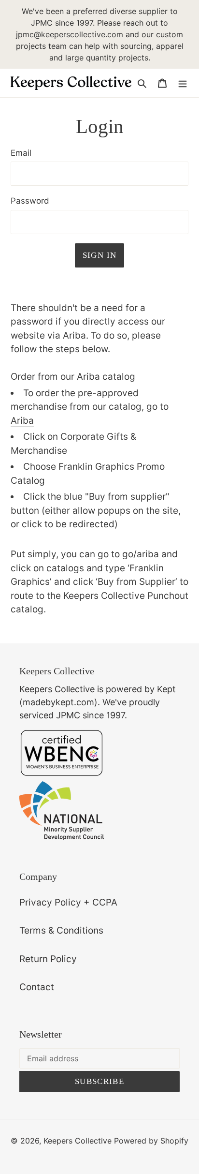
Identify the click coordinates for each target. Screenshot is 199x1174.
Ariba (22, 420)
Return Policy (48, 959)
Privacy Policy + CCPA (68, 902)
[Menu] (182, 83)
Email (21, 153)
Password (30, 201)
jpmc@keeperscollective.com (69, 34)
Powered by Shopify (151, 1140)
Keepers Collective (77, 1140)
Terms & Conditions (61, 930)
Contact (36, 987)
